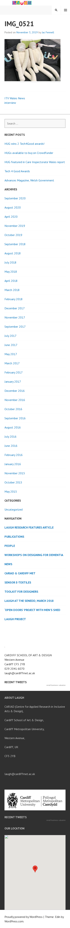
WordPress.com (14, 921)
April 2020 (11, 216)
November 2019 (14, 226)
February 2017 (13, 372)
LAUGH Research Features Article (29, 527)
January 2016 (12, 464)
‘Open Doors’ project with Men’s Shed (32, 610)
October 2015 (13, 482)
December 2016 (14, 391)
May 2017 (10, 354)
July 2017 (10, 336)
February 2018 (13, 299)
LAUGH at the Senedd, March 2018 (29, 601)
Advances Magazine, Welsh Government (29, 180)
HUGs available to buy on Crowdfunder (28, 153)
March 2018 (12, 290)
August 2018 (12, 253)
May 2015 (10, 491)
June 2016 (10, 446)
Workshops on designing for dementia (33, 555)
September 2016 (15, 418)
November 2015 (14, 473)
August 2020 (12, 207)
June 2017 (10, 345)
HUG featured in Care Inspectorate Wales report (34, 162)
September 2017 (15, 326)
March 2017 (12, 363)
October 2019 (13, 235)
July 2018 (10, 262)
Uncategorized (13, 509)
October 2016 (13, 409)
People (9, 546)
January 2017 (12, 381)
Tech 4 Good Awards (17, 171)
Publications (14, 536)
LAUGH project (15, 619)
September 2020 (15, 198)
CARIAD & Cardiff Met (19, 573)
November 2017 (14, 317)
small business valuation (56, 685)
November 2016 (14, 400)
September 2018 (15, 244)
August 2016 (12, 427)
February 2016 (13, 455)
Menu (65, 10)
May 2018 (10, 271)
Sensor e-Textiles (17, 582)
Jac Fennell (48, 32)
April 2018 (11, 281)
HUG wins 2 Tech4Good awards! (24, 144)
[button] (35, 869)
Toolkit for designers (21, 591)
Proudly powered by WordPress (23, 917)
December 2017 (14, 308)
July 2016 (10, 436)
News (8, 564)
